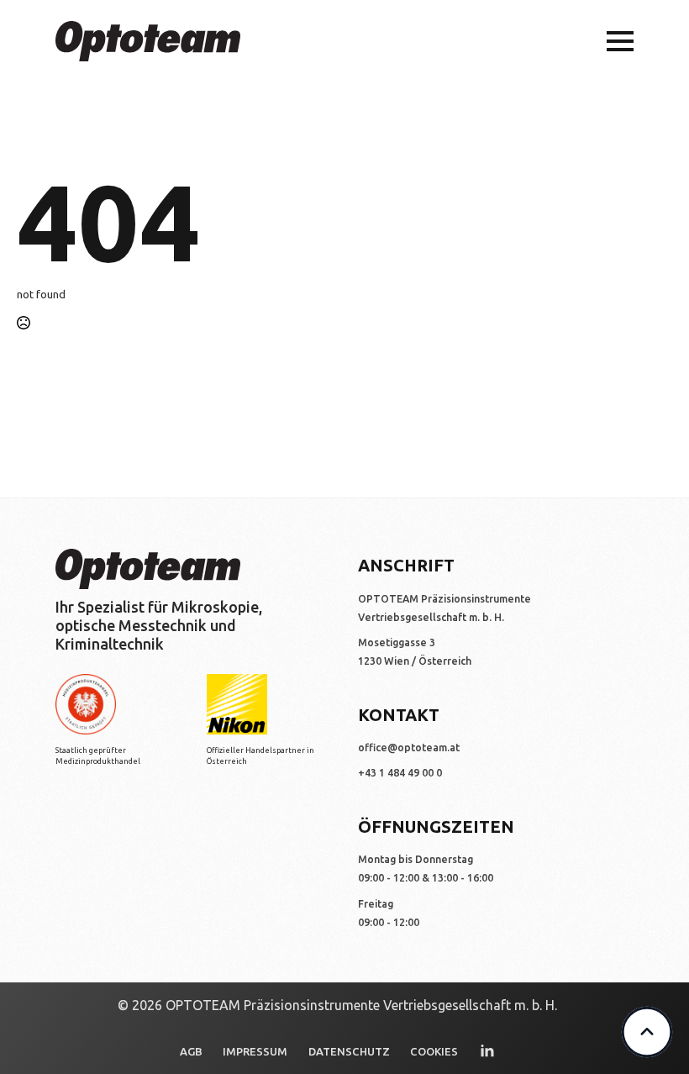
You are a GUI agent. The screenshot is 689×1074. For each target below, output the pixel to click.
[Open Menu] (620, 41)
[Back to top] (647, 1032)
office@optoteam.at (409, 747)
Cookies (434, 1051)
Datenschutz (349, 1051)
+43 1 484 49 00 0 (400, 772)
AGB (191, 1051)
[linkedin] (487, 1051)
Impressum (255, 1051)
